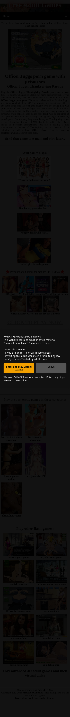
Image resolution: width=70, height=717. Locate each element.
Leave (51, 366)
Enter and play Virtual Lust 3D (19, 368)
